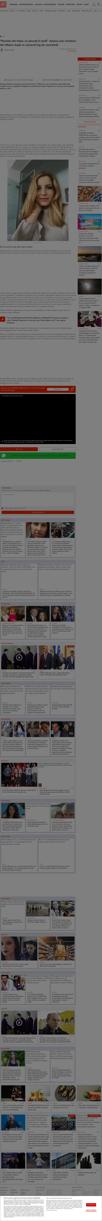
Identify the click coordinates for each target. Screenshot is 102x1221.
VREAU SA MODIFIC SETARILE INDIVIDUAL (91, 1210)
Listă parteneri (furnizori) (51, 1210)
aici (8, 1212)
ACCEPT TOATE (91, 1205)
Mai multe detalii (27, 1204)
